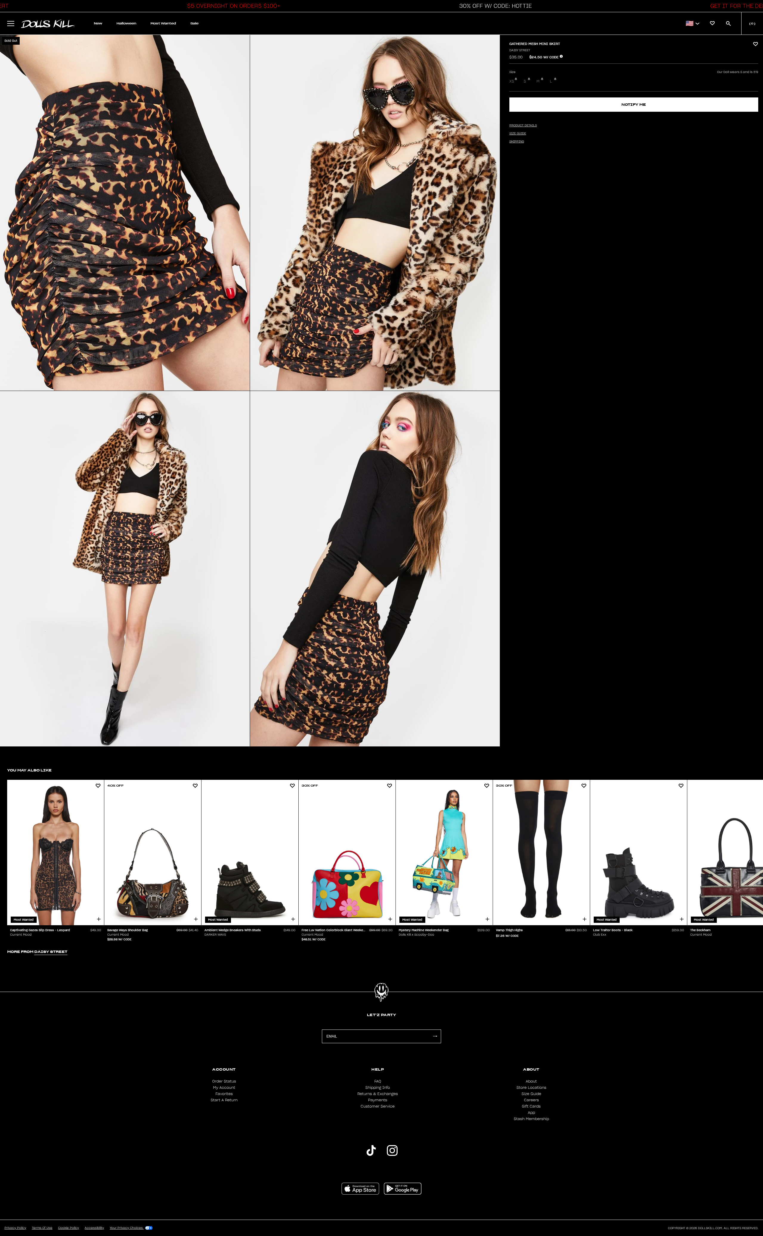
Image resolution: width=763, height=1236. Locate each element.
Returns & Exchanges (377, 1094)
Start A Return (224, 1100)
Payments (377, 1100)
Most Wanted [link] (163, 23)
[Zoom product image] (125, 213)
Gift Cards (531, 1106)
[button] (232, 6)
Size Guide (531, 1094)
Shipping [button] (516, 141)
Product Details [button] (523, 125)
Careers (531, 1100)
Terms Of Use (42, 1227)
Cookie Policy (68, 1227)
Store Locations (531, 1087)
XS (511, 81)
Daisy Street (519, 50)
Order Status (224, 1081)
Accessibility (94, 1227)
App (531, 1112)
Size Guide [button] (517, 133)
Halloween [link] (126, 23)
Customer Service (378, 1106)
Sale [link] (194, 23)
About (531, 1081)
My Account (224, 1087)
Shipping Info (377, 1087)
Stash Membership (531, 1119)
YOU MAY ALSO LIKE (29, 770)
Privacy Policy (15, 1227)
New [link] (98, 23)
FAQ (377, 1081)
